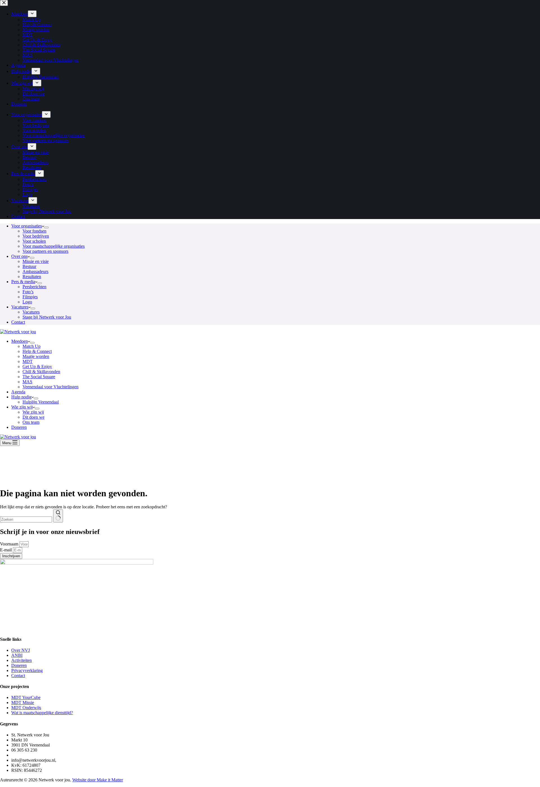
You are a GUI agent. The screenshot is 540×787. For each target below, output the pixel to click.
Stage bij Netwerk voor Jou (46, 317)
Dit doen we (33, 417)
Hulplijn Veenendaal (40, 402)
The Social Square (38, 376)
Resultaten (31, 276)
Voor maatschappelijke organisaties (53, 246)
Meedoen (19, 341)
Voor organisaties (26, 226)
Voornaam (9, 544)
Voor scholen (34, 241)
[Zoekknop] (58, 515)
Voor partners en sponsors (45, 251)
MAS (27, 381)
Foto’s (27, 291)
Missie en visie (35, 261)
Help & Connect (37, 351)
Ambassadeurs (35, 271)
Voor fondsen (34, 231)
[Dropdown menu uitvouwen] (46, 227)
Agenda (18, 391)
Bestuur (29, 266)
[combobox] (26, 519)
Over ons (19, 256)
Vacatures (19, 307)
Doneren (19, 427)
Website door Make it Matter (97, 779)
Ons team (30, 422)
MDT (27, 361)
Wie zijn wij (22, 407)
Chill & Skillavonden (41, 371)
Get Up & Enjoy (37, 366)
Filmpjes (30, 296)
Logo (27, 301)
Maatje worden (35, 356)
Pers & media (23, 281)
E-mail (6, 549)
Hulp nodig (21, 396)
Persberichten (34, 286)
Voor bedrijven (35, 236)
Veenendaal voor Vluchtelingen (50, 386)
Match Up (31, 346)
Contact (18, 322)
